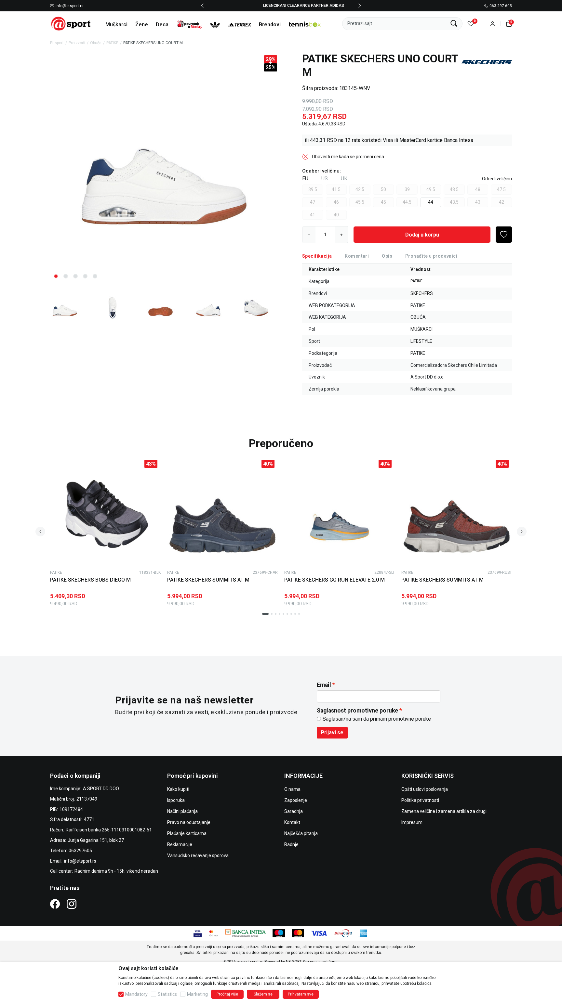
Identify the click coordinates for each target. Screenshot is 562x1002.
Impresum (411, 822)
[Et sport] (71, 23)
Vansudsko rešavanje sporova (198, 855)
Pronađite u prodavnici (431, 256)
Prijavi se (332, 732)
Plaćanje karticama (187, 833)
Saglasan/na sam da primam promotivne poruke (377, 719)
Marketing (197, 994)
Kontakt (292, 822)
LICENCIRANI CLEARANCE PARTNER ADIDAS (281, 5)
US (324, 178)
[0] (471, 23)
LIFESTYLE (421, 341)
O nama (292, 789)
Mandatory (136, 994)
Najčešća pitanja (301, 833)
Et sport (57, 43)
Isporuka (176, 800)
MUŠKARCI (421, 329)
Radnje (291, 844)
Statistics (167, 994)
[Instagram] (71, 904)
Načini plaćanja (182, 811)
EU (305, 178)
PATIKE (112, 43)
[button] (492, 23)
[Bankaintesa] (245, 933)
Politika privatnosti (420, 800)
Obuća (95, 43)
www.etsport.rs (250, 961)
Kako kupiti (178, 789)
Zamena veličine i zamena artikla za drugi (444, 811)
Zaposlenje (295, 800)
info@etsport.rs (70, 6)
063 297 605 (500, 6)
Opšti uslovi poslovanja (424, 789)
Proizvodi (77, 43)
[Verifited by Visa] (198, 933)
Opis (387, 256)
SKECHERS (421, 293)
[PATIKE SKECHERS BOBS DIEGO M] (105, 511)
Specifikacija (317, 256)
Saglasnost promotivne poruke (357, 710)
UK (344, 178)
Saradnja (293, 811)
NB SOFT (293, 961)
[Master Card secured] (213, 933)
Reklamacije (179, 844)
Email (324, 685)
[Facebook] (55, 904)
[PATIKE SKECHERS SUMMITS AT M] (222, 511)
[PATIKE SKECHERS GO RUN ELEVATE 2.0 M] (339, 511)
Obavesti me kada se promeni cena (348, 156)
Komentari (357, 256)
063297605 (80, 850)
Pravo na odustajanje (188, 822)
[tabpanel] (164, 168)
